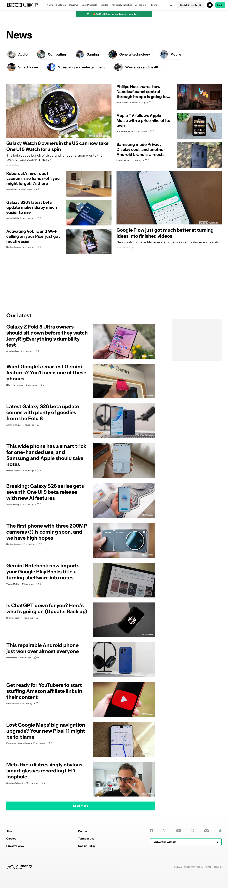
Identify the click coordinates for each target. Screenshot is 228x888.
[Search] (171, 5)
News (50, 4)
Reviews (73, 4)
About (10, 831)
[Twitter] (192, 830)
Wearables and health (142, 67)
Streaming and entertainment (81, 67)
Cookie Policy (86, 846)
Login (220, 5)
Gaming (92, 54)
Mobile (175, 54)
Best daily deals (188, 5)
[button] (114, 5)
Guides (104, 4)
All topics (140, 4)
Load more (80, 806)
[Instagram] (164, 830)
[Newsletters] (206, 830)
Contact (83, 831)
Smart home (28, 67)
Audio (23, 54)
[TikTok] (220, 830)
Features (61, 4)
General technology (134, 54)
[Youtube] (178, 830)
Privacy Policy (15, 846)
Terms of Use (86, 838)
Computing (57, 54)
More (154, 4)
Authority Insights (122, 4)
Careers (11, 838)
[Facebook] (151, 830)
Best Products (89, 4)
